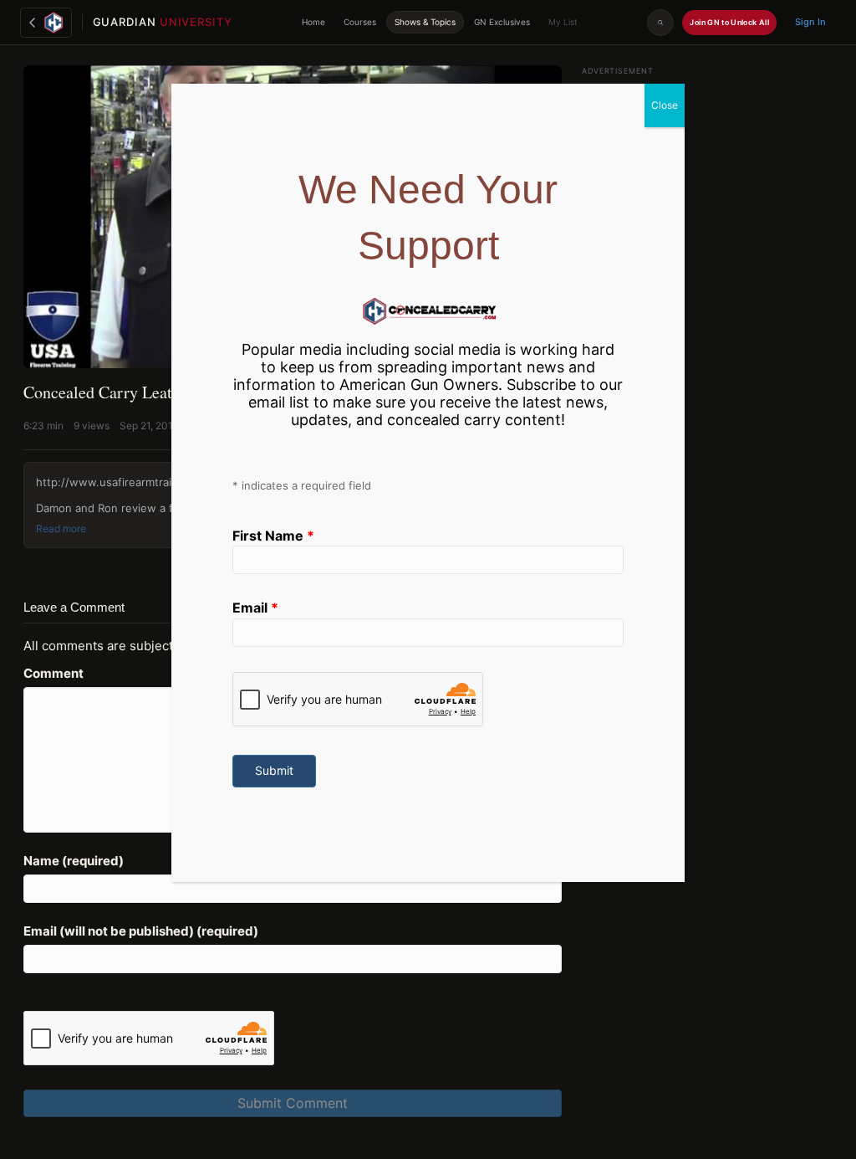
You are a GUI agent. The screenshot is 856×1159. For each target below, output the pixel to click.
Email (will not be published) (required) (140, 931)
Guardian (162, 21)
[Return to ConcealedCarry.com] (46, 23)
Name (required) (73, 861)
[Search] (660, 22)
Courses (360, 22)
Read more (61, 529)
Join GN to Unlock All (729, 22)
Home (313, 22)
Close (664, 105)
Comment (53, 673)
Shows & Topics (425, 22)
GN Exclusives (502, 22)
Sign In (810, 22)
